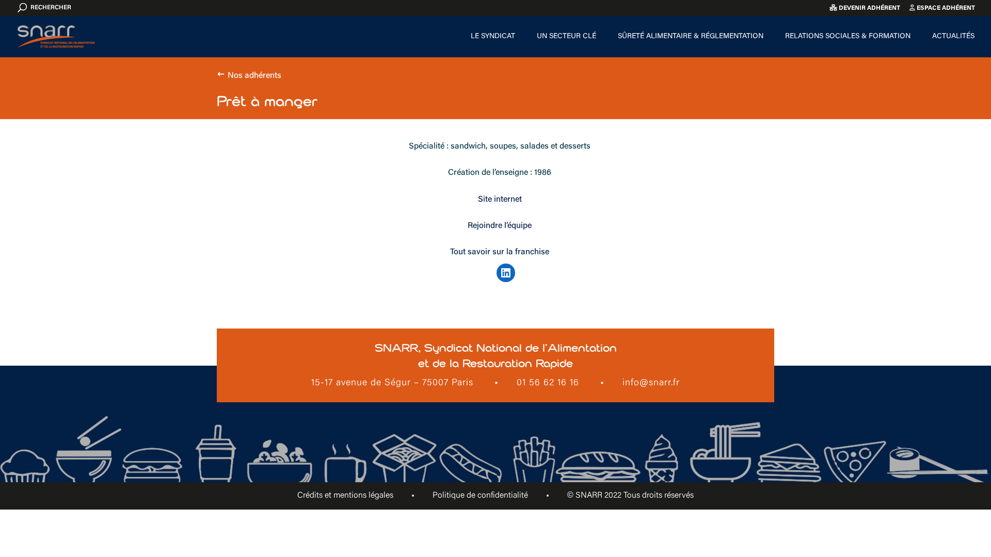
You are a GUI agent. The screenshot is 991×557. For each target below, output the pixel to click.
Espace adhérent (945, 8)
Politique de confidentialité (480, 496)
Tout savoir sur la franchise (499, 252)
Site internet (500, 199)
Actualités (953, 36)
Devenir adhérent (868, 8)
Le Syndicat (493, 36)
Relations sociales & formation (847, 36)
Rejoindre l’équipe (500, 226)
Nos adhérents (254, 76)
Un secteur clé (566, 36)
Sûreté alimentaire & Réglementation (690, 36)
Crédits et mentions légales (345, 496)
